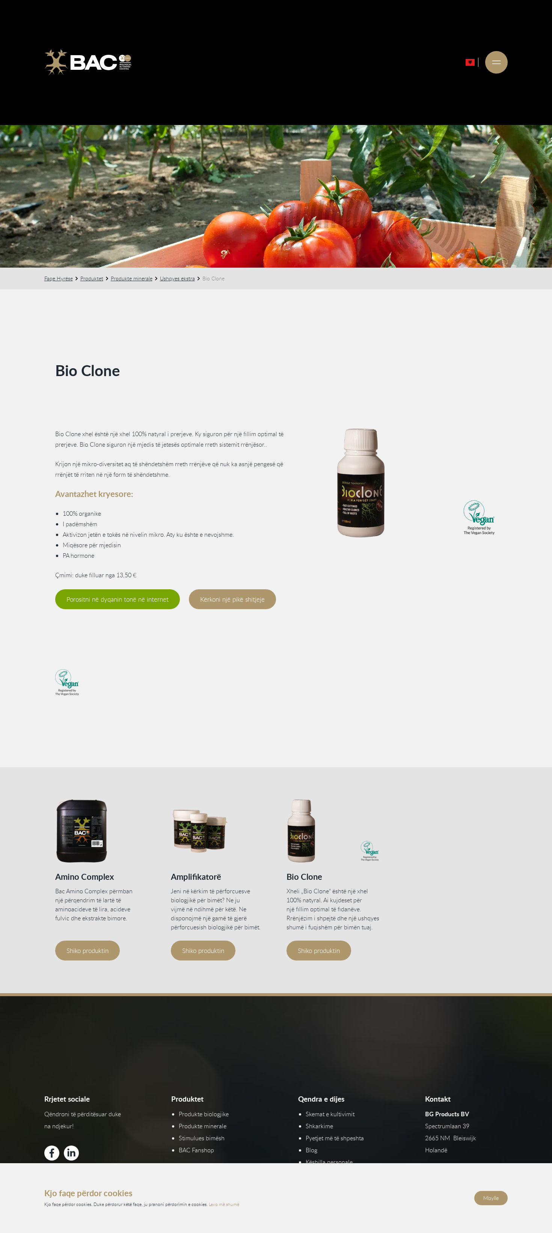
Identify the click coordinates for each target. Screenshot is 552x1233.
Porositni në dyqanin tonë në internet (117, 599)
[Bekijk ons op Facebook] (51, 1153)
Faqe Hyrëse (58, 278)
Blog (311, 1150)
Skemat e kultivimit (330, 1114)
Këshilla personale (329, 1162)
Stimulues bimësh (202, 1138)
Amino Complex (84, 876)
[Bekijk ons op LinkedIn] (71, 1153)
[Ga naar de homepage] (87, 62)
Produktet (91, 278)
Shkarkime (319, 1126)
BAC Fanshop (196, 1150)
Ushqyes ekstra (177, 278)
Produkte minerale (131, 278)
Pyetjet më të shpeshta (335, 1138)
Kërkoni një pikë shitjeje (232, 599)
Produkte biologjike (204, 1114)
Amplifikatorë (196, 876)
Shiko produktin (87, 950)
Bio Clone (304, 876)
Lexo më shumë (224, 1204)
